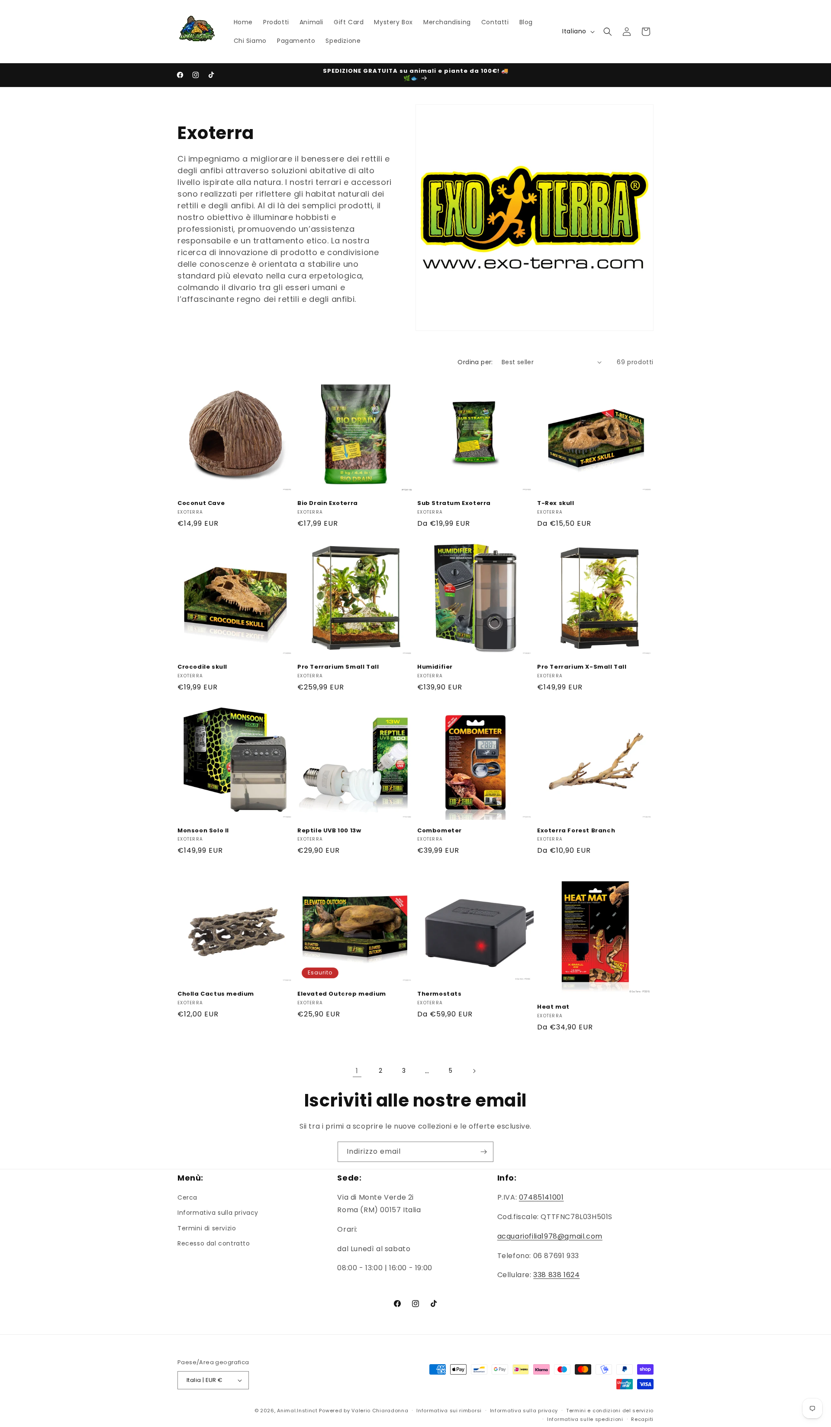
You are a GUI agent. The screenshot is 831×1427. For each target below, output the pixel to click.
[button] (607, 31)
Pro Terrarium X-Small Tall (582, 667)
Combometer (439, 831)
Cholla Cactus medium (215, 994)
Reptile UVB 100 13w (329, 831)
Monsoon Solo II (203, 831)
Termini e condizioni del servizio (610, 1410)
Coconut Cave (201, 503)
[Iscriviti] (483, 1152)
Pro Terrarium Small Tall (338, 667)
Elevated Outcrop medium (341, 994)
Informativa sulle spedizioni (585, 1419)
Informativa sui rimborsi (449, 1410)
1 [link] (357, 1071)
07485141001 (541, 1197)
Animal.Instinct (297, 1410)
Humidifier (435, 667)
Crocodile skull (202, 667)
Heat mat (553, 1007)
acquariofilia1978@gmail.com (549, 1236)
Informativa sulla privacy (217, 1212)
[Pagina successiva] (473, 1071)
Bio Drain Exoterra (327, 503)
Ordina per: (475, 362)
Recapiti (642, 1419)
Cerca (187, 1197)
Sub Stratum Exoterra (454, 503)
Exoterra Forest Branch (576, 831)
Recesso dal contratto (213, 1243)
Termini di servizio (206, 1228)
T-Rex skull (555, 503)
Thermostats (439, 994)
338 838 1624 (556, 1275)
